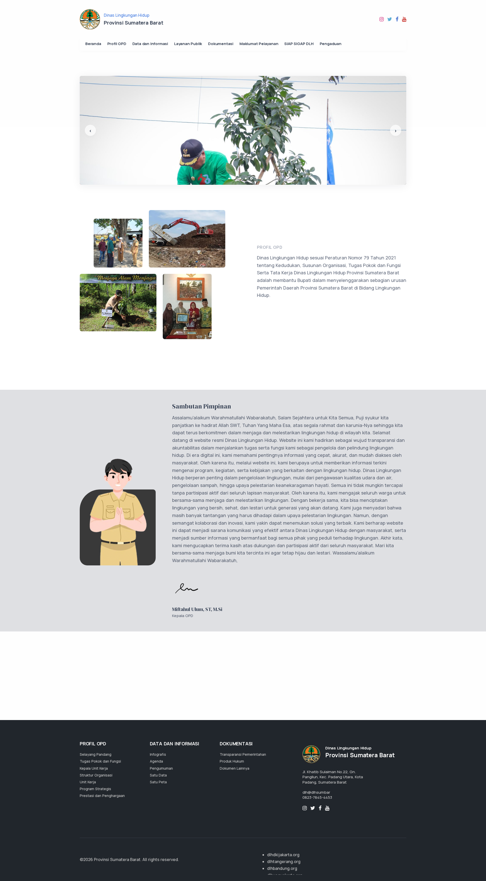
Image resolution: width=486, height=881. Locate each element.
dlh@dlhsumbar (316, 792)
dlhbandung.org (282, 868)
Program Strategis (95, 788)
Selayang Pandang (95, 754)
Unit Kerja (88, 782)
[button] (90, 130)
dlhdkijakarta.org (283, 854)
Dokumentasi (220, 43)
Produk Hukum (232, 761)
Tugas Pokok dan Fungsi (100, 761)
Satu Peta (158, 782)
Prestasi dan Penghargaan (102, 795)
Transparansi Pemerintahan (243, 754)
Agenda (156, 761)
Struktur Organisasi (96, 775)
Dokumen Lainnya (234, 768)
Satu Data (158, 775)
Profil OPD (116, 43)
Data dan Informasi (150, 43)
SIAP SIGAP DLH (298, 43)
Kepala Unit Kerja (94, 768)
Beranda (93, 43)
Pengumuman (161, 768)
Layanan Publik (188, 43)
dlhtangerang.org (283, 861)
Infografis (158, 754)
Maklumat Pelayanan (258, 43)
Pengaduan (330, 43)
